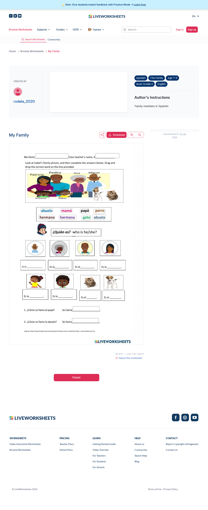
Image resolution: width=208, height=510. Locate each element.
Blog (137, 461)
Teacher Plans (67, 443)
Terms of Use (154, 489)
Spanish (141, 78)
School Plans (66, 449)
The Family (156, 78)
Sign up (192, 29)
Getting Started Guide (104, 443)
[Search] (125, 29)
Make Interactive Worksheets (25, 443)
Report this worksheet (130, 358)
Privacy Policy (170, 489)
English (161, 84)
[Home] (107, 16)
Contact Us (172, 449)
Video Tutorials (101, 449)
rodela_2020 (24, 101)
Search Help (141, 455)
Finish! (76, 377)
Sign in (179, 29)
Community (141, 449)
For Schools (99, 467)
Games (97, 29)
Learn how (140, 4)
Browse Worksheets (20, 29)
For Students (99, 461)
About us (139, 443)
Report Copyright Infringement (182, 443)
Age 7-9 (172, 78)
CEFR (76, 29)
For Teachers (99, 455)
